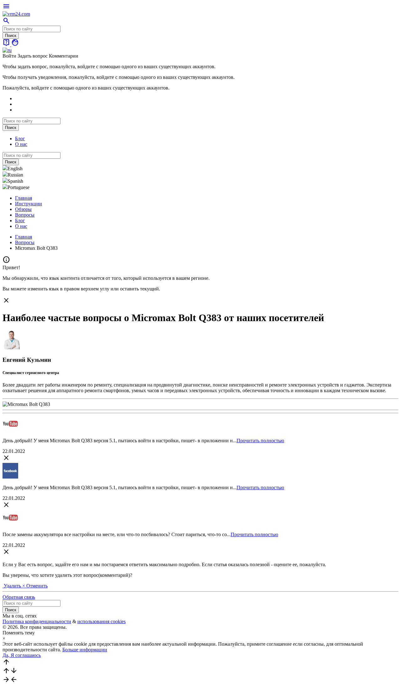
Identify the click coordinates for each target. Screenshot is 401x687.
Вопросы (24, 215)
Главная (23, 198)
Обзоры (23, 209)
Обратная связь (19, 597)
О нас (21, 144)
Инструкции (28, 203)
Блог (20, 138)
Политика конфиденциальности (37, 621)
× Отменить (35, 585)
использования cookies (101, 621)
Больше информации (84, 649)
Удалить (12, 585)
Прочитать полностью (260, 440)
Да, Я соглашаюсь (22, 655)
